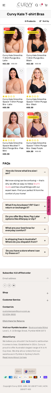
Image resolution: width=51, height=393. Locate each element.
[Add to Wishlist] (21, 30)
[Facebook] (5, 285)
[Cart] (46, 5)
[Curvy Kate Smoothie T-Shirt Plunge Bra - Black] (37, 40)
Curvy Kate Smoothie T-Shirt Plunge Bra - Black (36, 58)
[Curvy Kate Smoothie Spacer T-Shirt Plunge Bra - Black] (37, 81)
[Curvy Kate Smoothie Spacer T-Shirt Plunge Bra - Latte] (14, 81)
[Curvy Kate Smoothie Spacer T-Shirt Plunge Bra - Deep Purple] (37, 124)
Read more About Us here (15, 357)
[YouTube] (14, 285)
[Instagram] (9, 285)
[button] (4, 5)
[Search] (36, 5)
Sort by (45, 21)
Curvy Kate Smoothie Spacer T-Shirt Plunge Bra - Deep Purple (36, 145)
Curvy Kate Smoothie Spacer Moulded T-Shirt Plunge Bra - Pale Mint (13, 147)
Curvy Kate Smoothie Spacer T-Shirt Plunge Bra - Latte (13, 101)
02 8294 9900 (9, 314)
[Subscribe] (47, 279)
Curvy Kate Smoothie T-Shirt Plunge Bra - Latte (12, 58)
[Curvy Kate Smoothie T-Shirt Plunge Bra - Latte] (14, 40)
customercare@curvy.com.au (16, 311)
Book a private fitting (38, 327)
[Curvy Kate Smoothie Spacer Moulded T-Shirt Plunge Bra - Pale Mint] (14, 124)
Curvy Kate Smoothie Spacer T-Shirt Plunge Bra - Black (36, 101)
